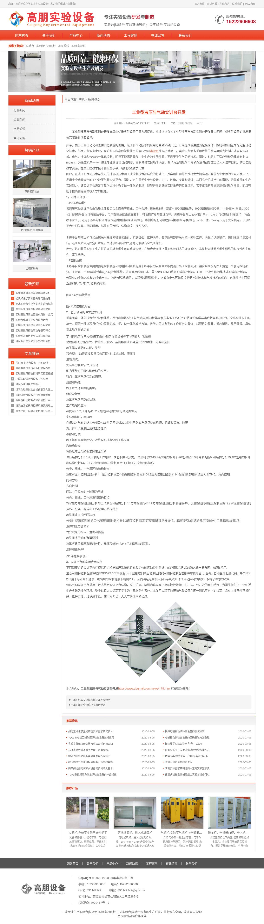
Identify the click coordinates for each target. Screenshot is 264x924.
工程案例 (130, 35)
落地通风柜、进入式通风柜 (135, 832)
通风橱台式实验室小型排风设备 (33, 341)
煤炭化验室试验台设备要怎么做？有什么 (34, 389)
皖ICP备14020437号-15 (93, 902)
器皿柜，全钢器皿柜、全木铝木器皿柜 (229, 832)
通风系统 (63, 46)
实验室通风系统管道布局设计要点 (34, 314)
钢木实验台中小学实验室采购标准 (34, 303)
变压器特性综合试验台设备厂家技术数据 (34, 400)
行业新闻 (19, 110)
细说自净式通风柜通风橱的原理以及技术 (34, 405)
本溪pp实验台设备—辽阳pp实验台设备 (186, 756)
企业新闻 (19, 119)
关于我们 (48, 35)
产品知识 (19, 128)
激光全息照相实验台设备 (91, 704)
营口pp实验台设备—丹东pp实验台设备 (34, 362)
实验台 (30, 46)
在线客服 (212, 3)
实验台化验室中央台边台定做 (32, 319)
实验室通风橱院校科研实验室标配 (34, 373)
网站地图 (250, 3)
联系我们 (237, 3)
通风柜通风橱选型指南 (28, 384)
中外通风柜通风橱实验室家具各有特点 (89, 756)
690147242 (94, 890)
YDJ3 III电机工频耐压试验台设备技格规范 (91, 737)
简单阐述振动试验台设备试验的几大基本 (90, 768)
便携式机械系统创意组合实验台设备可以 (187, 774)
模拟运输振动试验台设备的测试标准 (185, 731)
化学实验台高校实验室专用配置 (33, 325)
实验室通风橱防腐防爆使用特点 (33, 330)
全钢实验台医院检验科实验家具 (33, 309)
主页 (82, 99)
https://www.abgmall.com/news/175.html (144, 688)
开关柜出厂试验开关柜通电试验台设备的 (34, 411)
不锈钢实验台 (32, 191)
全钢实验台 (32, 268)
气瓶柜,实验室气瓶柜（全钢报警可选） (182, 832)
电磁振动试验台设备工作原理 (32, 378)
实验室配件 (78, 46)
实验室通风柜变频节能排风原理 (33, 335)
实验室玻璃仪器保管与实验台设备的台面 (90, 743)
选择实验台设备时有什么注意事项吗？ (89, 749)
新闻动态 (103, 35)
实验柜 (40, 46)
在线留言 (225, 3)
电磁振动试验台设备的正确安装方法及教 (187, 737)
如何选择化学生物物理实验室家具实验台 (90, 731)
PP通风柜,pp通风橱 (32, 230)
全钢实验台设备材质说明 (178, 762)
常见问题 (19, 138)
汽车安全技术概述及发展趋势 (94, 699)
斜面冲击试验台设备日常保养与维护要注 (34, 368)
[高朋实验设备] (52, 18)
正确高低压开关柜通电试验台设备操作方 (187, 749)
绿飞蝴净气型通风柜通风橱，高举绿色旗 (90, 762)
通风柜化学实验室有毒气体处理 (33, 298)
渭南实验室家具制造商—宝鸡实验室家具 (187, 768)
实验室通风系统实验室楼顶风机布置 (34, 293)
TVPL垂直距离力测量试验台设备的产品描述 (92, 774)
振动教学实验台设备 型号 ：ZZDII (183, 743)
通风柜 (51, 46)
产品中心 (76, 35)
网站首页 (21, 35)
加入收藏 (199, 3)
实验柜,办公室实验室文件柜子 (88, 832)
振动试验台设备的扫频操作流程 (33, 394)
